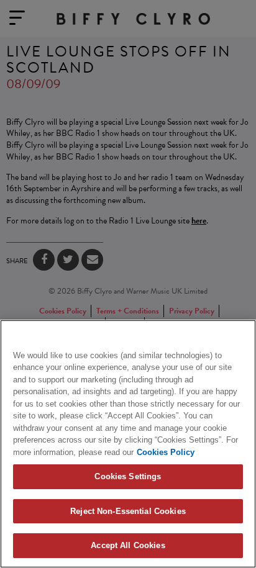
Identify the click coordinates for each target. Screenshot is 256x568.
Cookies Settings (127, 476)
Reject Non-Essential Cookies (128, 511)
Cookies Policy (165, 452)
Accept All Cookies (128, 545)
